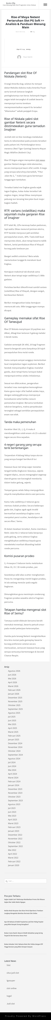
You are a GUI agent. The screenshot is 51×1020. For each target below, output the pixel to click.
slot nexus (40, 160)
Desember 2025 (15, 697)
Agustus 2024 (14, 758)
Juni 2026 (12, 674)
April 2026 (12, 682)
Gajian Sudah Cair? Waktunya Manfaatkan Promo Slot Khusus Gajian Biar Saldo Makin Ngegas (24, 901)
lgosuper (11, 980)
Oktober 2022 (14, 842)
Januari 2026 (13, 694)
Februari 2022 (14, 861)
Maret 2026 (13, 686)
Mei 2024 (12, 770)
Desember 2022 (15, 835)
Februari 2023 (14, 827)
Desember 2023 (15, 789)
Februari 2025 (14, 735)
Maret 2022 (13, 857)
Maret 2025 (13, 732)
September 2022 (15, 846)
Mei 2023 (12, 815)
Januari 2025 (13, 739)
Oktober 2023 (14, 796)
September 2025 (15, 709)
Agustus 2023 (14, 804)
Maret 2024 (13, 777)
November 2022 (15, 838)
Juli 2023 (11, 808)
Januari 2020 (13, 865)
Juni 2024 (12, 766)
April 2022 (12, 854)
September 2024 (15, 754)
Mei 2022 (12, 850)
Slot (8, 965)
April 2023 (12, 819)
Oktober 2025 (14, 705)
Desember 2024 (15, 743)
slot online (11, 988)
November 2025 (15, 701)
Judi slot (11, 1003)
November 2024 (15, 747)
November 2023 (15, 793)
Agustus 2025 (14, 713)
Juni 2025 (12, 720)
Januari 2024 (13, 785)
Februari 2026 (14, 690)
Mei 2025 (12, 724)
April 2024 (12, 774)
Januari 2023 (13, 831)
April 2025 (12, 728)
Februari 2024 (14, 781)
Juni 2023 (12, 812)
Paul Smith (27, 57)
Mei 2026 (12, 678)
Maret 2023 (13, 823)
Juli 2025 (11, 716)
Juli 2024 (11, 762)
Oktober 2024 (14, 751)
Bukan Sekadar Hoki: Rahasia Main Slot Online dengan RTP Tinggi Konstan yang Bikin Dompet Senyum (23, 945)
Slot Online (20, 31)
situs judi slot (13, 972)
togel (9, 996)
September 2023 (15, 800)
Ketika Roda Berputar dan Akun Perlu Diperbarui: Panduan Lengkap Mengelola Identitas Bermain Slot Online (23, 912)
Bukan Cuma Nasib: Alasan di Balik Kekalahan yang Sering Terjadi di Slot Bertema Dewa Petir (23, 934)
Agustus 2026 (14, 671)
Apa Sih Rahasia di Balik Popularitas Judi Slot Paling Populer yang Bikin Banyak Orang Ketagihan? (23, 923)
